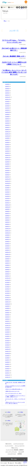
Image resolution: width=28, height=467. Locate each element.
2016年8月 (7, 308)
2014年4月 (7, 366)
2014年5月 (7, 364)
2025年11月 (7, 99)
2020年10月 (7, 207)
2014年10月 (7, 353)
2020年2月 (7, 224)
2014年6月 (7, 362)
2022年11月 (7, 157)
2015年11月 (7, 325)
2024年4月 (7, 123)
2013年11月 (7, 377)
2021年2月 (7, 200)
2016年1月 (7, 321)
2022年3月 (7, 172)
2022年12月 (7, 155)
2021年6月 (7, 191)
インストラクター (9, 445)
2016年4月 (7, 314)
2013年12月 (7, 375)
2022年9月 (7, 161)
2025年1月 (7, 110)
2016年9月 (7, 306)
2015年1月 (7, 347)
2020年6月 (7, 215)
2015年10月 (7, 327)
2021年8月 (7, 187)
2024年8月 (7, 116)
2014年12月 (7, 349)
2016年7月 (7, 310)
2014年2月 (7, 370)
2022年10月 (7, 159)
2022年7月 (7, 166)
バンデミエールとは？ (18, 443)
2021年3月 (7, 198)
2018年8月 (7, 260)
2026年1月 (7, 95)
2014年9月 (7, 355)
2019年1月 (7, 250)
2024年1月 (7, 129)
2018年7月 (7, 263)
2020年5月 (7, 217)
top (5, 20)
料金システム (15, 447)
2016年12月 (7, 299)
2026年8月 (7, 84)
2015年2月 (7, 344)
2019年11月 (7, 230)
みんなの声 (21, 451)
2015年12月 (7, 323)
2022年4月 (7, 170)
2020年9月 (7, 209)
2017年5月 (7, 288)
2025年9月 (7, 101)
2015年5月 (7, 338)
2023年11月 (7, 133)
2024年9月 (7, 114)
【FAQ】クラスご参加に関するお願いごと (13, 389)
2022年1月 (7, 176)
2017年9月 (7, 282)
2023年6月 (7, 142)
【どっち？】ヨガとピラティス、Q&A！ (13, 393)
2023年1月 (7, 153)
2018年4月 (7, 269)
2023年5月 (7, 144)
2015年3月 (7, 342)
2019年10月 (7, 232)
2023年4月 (7, 146)
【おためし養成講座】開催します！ (14, 56)
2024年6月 (7, 120)
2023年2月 (7, 151)
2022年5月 (7, 168)
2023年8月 (7, 138)
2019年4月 (7, 245)
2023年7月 (7, 140)
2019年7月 (7, 239)
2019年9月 (7, 235)
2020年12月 (7, 204)
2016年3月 (7, 316)
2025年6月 (7, 103)
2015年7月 (7, 334)
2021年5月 (7, 194)
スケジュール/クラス (19, 445)
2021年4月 (7, 196)
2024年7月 (7, 118)
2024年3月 (7, 125)
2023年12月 (7, 131)
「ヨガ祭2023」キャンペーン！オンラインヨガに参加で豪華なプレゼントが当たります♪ (14, 72)
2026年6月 (7, 88)
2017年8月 (7, 284)
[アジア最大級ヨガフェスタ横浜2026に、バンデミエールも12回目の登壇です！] (21, 412)
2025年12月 (7, 97)
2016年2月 (7, 319)
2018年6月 (7, 265)
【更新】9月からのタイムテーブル (12, 391)
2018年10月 (7, 256)
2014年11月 (7, 351)
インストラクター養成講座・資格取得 (15, 449)
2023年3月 (7, 148)
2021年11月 (7, 181)
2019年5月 (7, 243)
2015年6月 (7, 336)
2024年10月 (7, 112)
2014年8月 (7, 357)
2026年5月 (7, 90)
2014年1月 (7, 372)
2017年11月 (7, 278)
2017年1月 (7, 297)
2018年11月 (7, 254)
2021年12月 (7, 179)
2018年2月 (7, 273)
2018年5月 (7, 267)
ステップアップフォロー (11, 451)
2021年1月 (7, 202)
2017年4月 (7, 291)
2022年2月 (7, 174)
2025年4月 (7, 105)
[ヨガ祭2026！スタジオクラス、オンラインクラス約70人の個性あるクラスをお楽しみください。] (21, 420)
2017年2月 (7, 295)
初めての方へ (9, 443)
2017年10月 (7, 280)
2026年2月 (7, 92)
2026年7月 (7, 86)
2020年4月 (7, 219)
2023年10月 (7, 135)
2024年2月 (7, 127)
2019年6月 (7, 241)
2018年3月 (7, 271)
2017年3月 (7, 293)
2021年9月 (7, 185)
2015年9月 (7, 329)
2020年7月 (7, 213)
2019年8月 (7, 237)
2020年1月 (7, 226)
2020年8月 (7, 211)
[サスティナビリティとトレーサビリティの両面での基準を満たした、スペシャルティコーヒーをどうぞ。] (8, 420)
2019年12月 (7, 228)
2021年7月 (7, 189)
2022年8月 (7, 163)
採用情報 (20, 453)
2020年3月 (7, 222)
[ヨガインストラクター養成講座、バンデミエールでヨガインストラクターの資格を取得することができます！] (8, 412)
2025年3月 (7, 107)
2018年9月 (7, 258)
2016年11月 (7, 301)
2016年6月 (7, 312)
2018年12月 (7, 252)
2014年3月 (7, 368)
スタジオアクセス (12, 453)
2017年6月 (7, 286)
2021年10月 (7, 183)
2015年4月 (7, 340)
